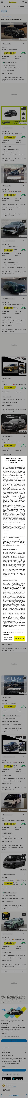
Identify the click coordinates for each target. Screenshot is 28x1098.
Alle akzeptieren (19, 638)
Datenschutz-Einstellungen (8, 638)
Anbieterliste (6, 634)
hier (12, 502)
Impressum (20, 632)
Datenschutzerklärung (8, 632)
